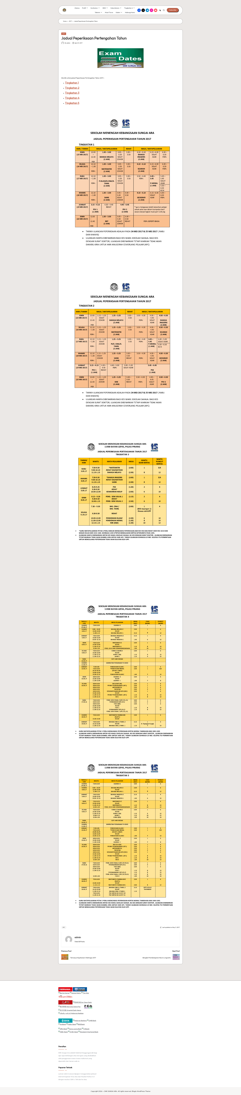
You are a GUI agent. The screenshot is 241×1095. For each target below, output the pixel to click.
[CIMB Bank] (91, 1020)
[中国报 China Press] (88, 1006)
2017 (63, 34)
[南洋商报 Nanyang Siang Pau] (69, 1006)
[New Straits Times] (65, 996)
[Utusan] (80, 989)
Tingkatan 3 (72, 92)
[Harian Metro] (75, 993)
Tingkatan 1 (72, 82)
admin (78, 937)
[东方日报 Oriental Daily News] (69, 1010)
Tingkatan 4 (72, 98)
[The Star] (85, 993)
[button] (173, 10)
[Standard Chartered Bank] (88, 1032)
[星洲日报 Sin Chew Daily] (82, 1002)
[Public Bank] (71, 1024)
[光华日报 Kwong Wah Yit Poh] (65, 1002)
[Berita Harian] (63, 993)
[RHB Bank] (80, 1024)
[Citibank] (85, 1029)
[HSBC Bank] (63, 1032)
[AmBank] (62, 1024)
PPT (64, 927)
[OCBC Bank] (73, 1032)
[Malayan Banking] (80, 1020)
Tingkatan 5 (72, 103)
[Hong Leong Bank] (74, 1029)
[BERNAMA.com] (65, 989)
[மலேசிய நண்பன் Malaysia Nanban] (71, 1013)
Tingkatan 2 (72, 87)
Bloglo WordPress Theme (141, 1091)
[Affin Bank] (62, 1029)
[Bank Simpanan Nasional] (65, 1020)
